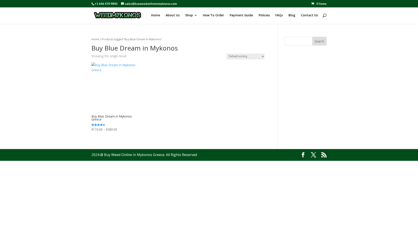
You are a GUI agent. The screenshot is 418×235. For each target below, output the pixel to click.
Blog (291, 15)
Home (155, 15)
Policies (264, 15)
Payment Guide (241, 15)
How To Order (213, 15)
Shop (189, 15)
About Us (173, 15)
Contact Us (309, 15)
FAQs (279, 15)
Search (319, 41)
